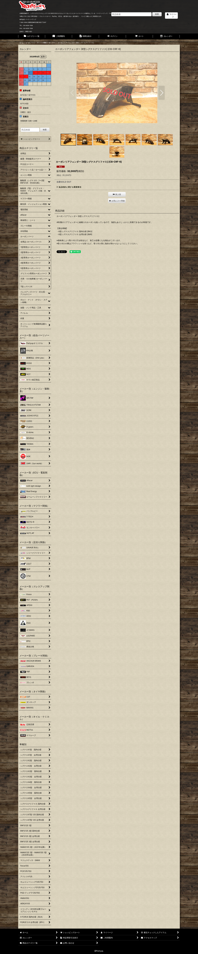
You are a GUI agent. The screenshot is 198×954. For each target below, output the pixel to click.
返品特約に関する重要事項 (70, 187)
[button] (72, 93)
